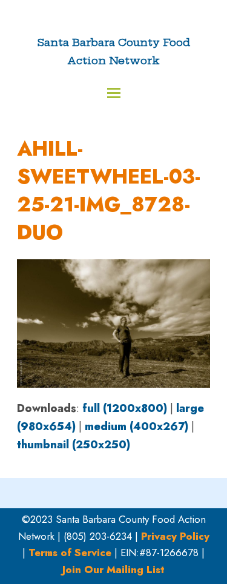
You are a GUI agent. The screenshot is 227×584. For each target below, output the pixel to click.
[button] (113, 93)
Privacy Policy (175, 536)
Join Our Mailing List (113, 569)
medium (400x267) (136, 426)
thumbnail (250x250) (73, 445)
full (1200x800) (124, 408)
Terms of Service (69, 552)
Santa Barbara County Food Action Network (114, 51)
